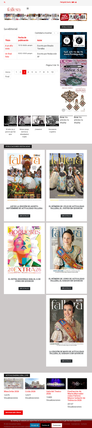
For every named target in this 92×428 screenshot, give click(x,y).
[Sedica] (73, 72)
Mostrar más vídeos (13, 412)
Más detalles (24, 216)
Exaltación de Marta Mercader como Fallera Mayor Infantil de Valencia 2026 (76, 396)
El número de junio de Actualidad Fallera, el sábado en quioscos (66, 280)
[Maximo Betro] (73, 100)
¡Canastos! (38, 129)
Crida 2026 (30, 391)
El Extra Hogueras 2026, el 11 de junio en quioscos (24, 280)
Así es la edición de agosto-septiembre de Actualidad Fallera (24, 207)
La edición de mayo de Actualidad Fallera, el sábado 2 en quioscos (66, 352)
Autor (39, 40)
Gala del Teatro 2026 (53, 392)
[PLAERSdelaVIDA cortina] (73, 17)
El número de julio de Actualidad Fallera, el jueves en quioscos (66, 207)
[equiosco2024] (31, 16)
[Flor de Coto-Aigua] (73, 45)
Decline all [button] (45, 425)
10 (52, 72)
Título (7, 40)
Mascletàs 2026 (11, 391)
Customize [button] (57, 425)
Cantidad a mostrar (43, 33)
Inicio (7, 72)
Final (7, 76)
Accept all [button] (34, 425)
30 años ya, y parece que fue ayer (10, 131)
